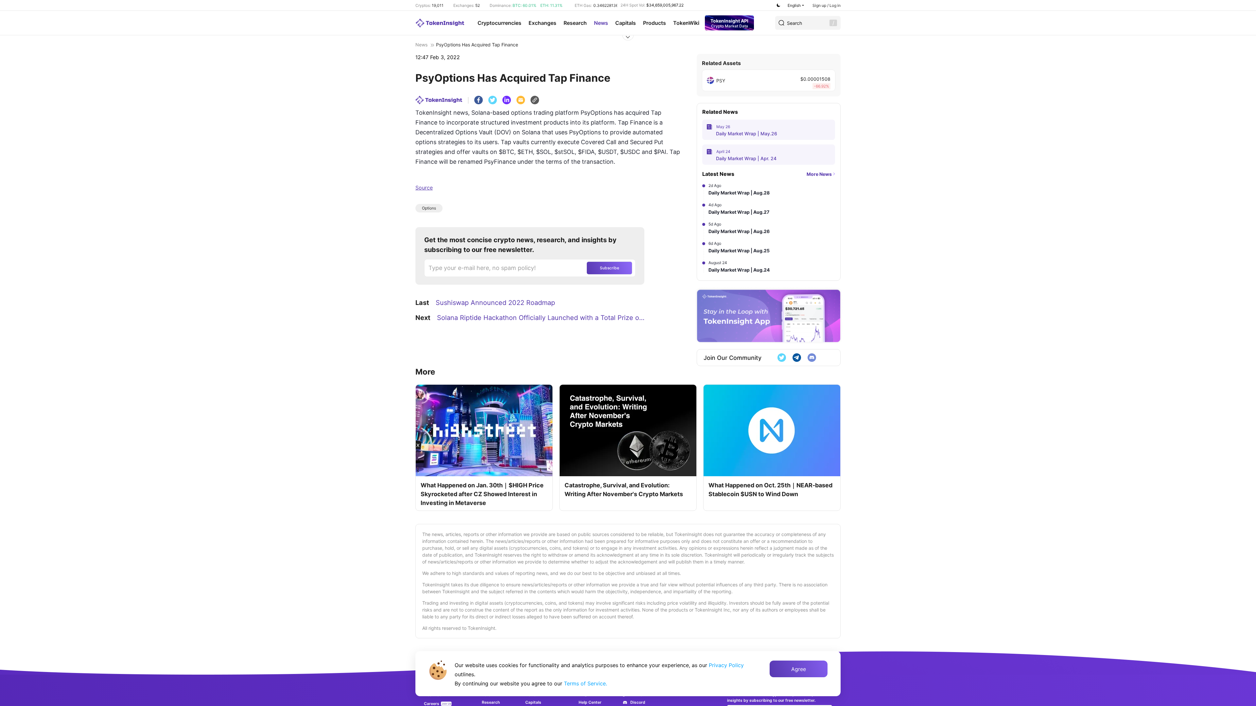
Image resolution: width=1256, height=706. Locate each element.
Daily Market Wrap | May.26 (746, 133)
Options (429, 208)
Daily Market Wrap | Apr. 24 (746, 158)
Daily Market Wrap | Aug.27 (738, 212)
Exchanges (542, 23)
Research (575, 23)
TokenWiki (686, 23)
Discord (637, 702)
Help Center (590, 702)
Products (654, 23)
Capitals (625, 23)
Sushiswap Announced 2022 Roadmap (495, 303)
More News (819, 174)
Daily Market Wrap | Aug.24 (739, 270)
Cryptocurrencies (499, 23)
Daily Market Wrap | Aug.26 (739, 231)
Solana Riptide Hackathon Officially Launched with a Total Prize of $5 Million (541, 318)
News (601, 23)
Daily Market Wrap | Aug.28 (739, 192)
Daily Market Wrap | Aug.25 (739, 250)
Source (424, 187)
